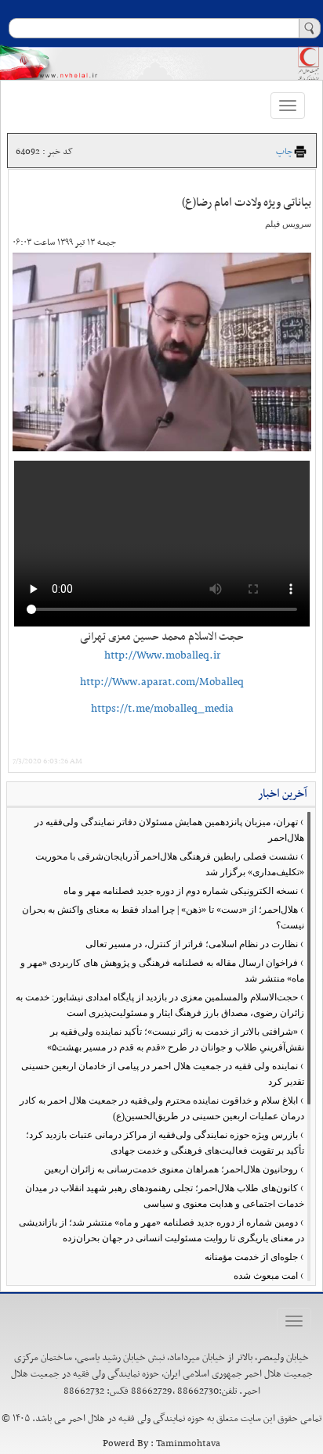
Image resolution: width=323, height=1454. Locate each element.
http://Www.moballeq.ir (162, 656)
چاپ (284, 152)
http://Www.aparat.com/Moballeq (162, 682)
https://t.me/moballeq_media (162, 709)
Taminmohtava (188, 1443)
